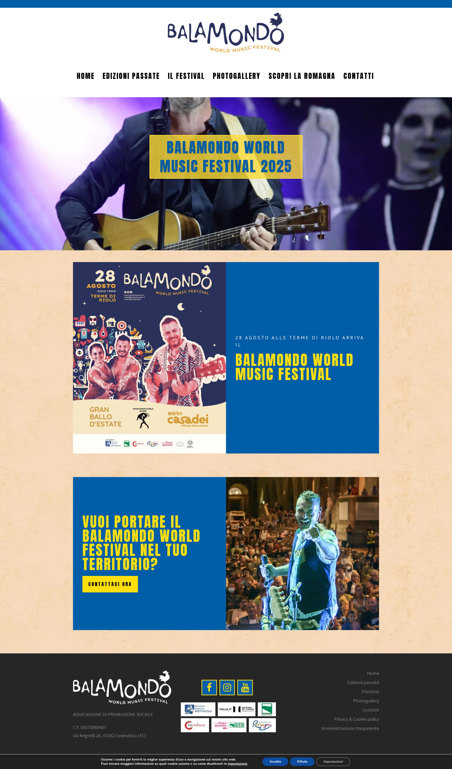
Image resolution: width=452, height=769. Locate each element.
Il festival (370, 691)
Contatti (370, 709)
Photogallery (366, 700)
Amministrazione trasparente (350, 728)
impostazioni (237, 764)
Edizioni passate (363, 682)
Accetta (275, 761)
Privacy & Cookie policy (356, 718)
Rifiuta (302, 761)
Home (373, 673)
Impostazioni (333, 761)
